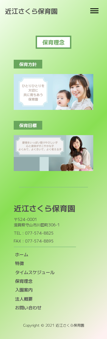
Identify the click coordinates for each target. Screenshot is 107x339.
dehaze (94, 11)
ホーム (21, 254)
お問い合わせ (28, 307)
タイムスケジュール (35, 272)
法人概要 (24, 298)
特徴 (19, 263)
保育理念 (24, 281)
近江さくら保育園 (31, 11)
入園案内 (24, 289)
